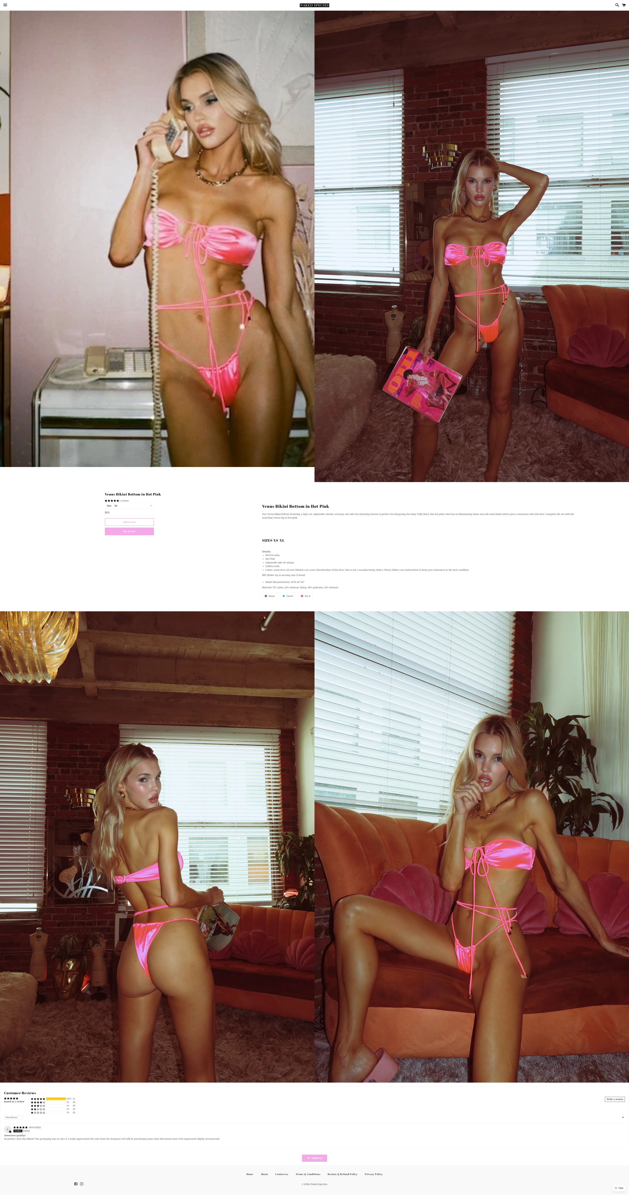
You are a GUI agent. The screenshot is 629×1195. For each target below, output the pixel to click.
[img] (20, 1127)
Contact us (281, 1174)
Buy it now (129, 531)
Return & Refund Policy (343, 1174)
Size (109, 505)
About (264, 1174)
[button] (112, 500)
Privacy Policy (374, 1174)
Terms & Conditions (308, 1174)
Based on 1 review (14, 1101)
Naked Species (319, 1184)
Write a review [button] (615, 1099)
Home (249, 1174)
